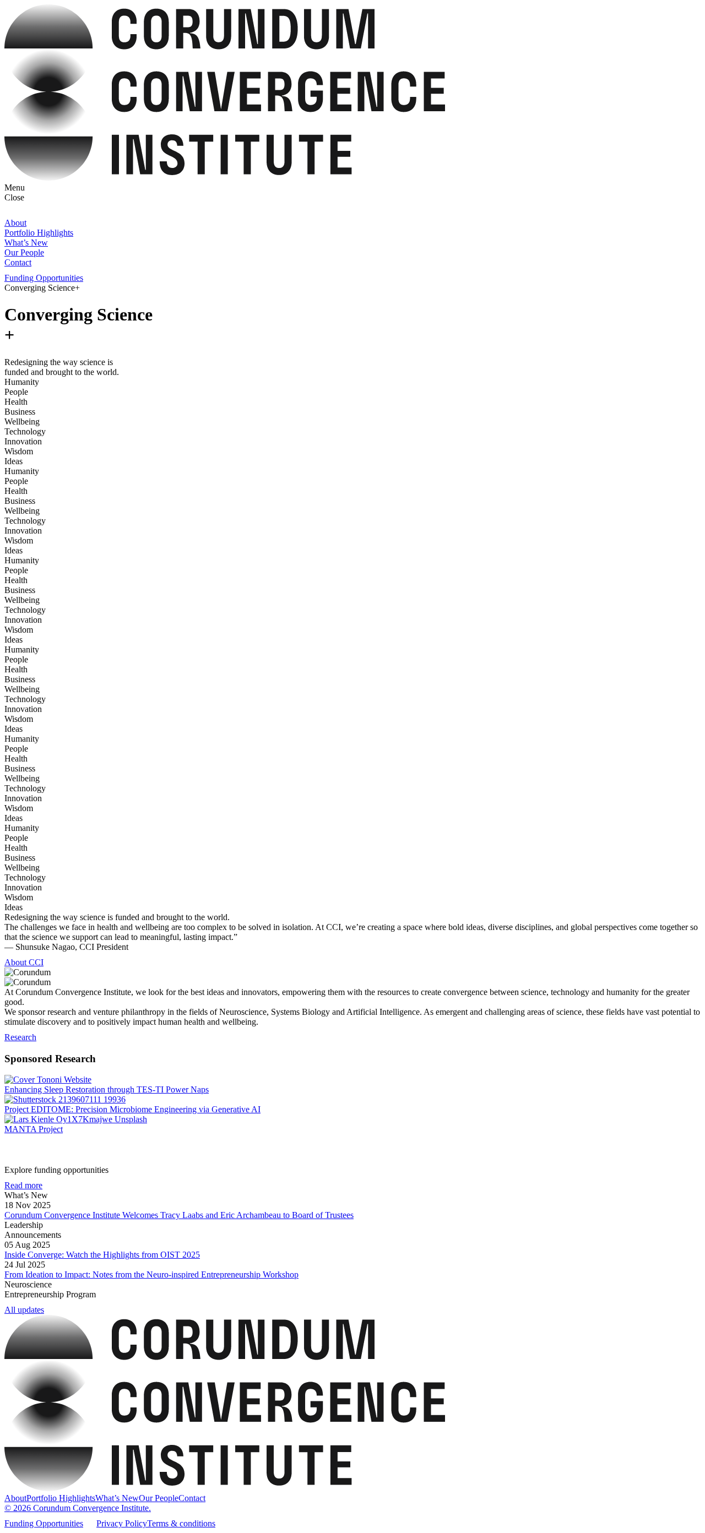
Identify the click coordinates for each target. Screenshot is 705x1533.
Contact (17, 262)
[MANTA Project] (352, 1119)
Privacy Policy (121, 1523)
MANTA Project (33, 1129)
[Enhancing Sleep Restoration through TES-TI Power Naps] (352, 1080)
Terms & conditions (181, 1523)
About (15, 222)
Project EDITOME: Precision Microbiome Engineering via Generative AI (132, 1109)
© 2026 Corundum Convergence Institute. (77, 1508)
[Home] (224, 1488)
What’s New (26, 242)
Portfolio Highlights (38, 232)
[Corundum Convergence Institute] (224, 177)
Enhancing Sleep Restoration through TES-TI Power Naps (106, 1089)
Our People (24, 252)
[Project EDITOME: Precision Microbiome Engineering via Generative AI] (352, 1100)
